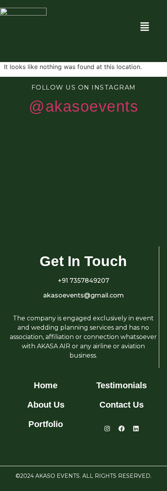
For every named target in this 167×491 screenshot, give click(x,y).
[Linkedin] (136, 428)
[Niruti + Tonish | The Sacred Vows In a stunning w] (135, 206)
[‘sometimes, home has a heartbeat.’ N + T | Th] (32, 206)
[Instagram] (107, 428)
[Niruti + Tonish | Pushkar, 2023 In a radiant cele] (32, 154)
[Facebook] (121, 428)
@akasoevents (83, 106)
